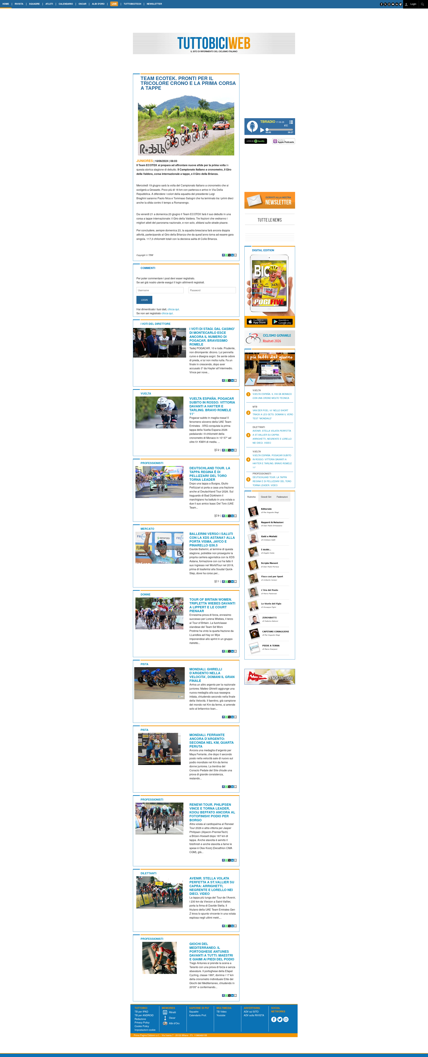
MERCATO (147, 529)
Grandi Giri (266, 496)
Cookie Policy (142, 1026)
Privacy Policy (142, 1022)
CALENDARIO (66, 3)
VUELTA (146, 393)
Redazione (140, 1019)
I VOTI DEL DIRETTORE (156, 324)
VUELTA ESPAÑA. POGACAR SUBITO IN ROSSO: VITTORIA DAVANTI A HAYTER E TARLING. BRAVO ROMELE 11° (212, 406)
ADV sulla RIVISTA (254, 1015)
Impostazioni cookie (145, 1029)
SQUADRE (34, 3)
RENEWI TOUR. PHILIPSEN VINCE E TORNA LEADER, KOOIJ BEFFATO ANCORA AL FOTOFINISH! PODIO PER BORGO (212, 812)
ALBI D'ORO (98, 3)
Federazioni (282, 496)
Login (413, 4)
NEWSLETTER (154, 3)
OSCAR (82, 3)
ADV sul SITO (251, 1011)
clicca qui (173, 309)
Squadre (193, 1011)
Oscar (171, 1017)
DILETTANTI (148, 873)
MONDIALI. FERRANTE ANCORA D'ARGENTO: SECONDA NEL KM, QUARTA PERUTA (211, 740)
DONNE (145, 594)
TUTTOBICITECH (132, 3)
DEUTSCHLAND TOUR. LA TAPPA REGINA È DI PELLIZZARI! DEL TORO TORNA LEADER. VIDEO (272, 481)
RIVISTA (19, 3)
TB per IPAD (141, 1011)
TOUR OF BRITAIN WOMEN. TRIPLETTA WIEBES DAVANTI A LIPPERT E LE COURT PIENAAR (212, 605)
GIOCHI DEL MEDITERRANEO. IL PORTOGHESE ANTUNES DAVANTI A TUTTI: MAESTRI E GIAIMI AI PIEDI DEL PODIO (211, 951)
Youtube (221, 1015)
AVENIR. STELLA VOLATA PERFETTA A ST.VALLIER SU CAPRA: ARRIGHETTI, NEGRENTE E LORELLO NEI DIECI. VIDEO (211, 886)
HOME (6, 3)
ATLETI (49, 3)
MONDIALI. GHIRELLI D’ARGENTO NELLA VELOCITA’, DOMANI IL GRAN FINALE (212, 675)
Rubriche (251, 496)
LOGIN (144, 299)
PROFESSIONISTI (152, 463)
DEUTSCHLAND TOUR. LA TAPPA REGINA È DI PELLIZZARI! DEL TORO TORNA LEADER (209, 474)
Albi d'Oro (174, 1023)
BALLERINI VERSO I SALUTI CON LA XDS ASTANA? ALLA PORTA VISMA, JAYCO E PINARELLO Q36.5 (212, 539)
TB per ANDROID (144, 1015)
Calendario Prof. (198, 1015)
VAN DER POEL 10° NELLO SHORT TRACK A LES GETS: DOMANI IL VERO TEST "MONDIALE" (273, 414)
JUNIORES (144, 160)
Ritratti (172, 1012)
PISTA (144, 664)
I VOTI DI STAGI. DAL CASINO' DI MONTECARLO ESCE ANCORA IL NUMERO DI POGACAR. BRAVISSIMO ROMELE (212, 336)
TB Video (222, 1011)
